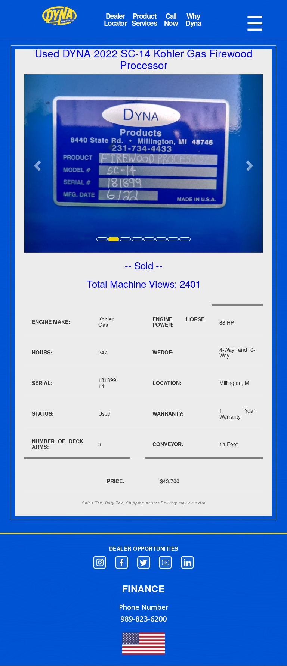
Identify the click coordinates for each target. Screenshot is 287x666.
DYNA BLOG (115, 19)
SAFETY (193, 19)
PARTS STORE (144, 19)
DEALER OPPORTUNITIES (143, 548)
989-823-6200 (143, 619)
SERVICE (170, 19)
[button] (99, 562)
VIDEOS (215, 19)
